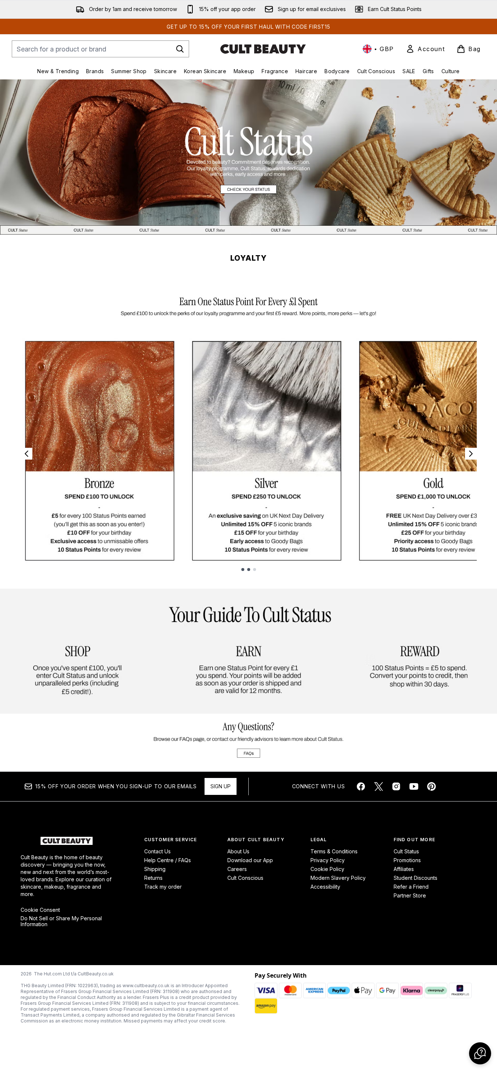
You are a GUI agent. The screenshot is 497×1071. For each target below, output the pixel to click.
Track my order (163, 886)
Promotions (407, 860)
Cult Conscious (245, 878)
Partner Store (410, 895)
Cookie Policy (327, 869)
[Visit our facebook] (361, 786)
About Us (238, 851)
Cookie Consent (40, 910)
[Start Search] (179, 49)
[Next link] (471, 454)
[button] (480, 1053)
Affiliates (404, 869)
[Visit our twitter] (378, 786)
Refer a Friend (411, 886)
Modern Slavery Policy (338, 878)
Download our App (250, 860)
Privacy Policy (327, 860)
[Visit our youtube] (414, 786)
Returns (153, 878)
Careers (237, 869)
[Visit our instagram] (396, 786)
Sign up (220, 786)
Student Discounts (415, 878)
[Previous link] (26, 454)
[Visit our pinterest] (431, 786)
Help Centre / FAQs (167, 860)
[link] (425, 49)
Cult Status (406, 851)
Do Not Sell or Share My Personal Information (61, 921)
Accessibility (325, 886)
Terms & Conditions (334, 851)
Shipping (155, 869)
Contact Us (157, 851)
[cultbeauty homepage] (263, 49)
